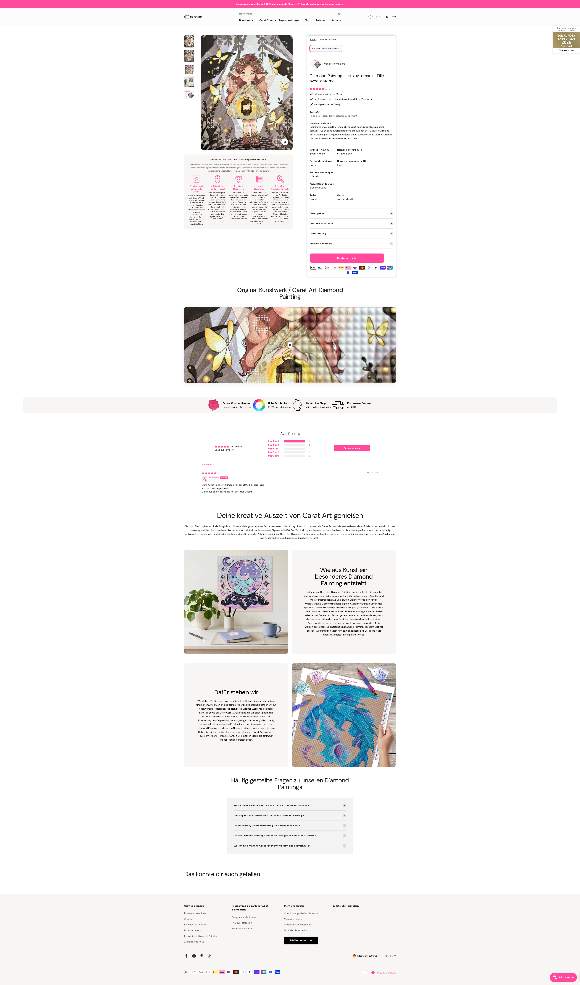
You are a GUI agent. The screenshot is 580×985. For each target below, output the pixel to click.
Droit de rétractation (296, 930)
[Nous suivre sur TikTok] (209, 956)
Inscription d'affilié (242, 928)
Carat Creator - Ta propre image (279, 20)
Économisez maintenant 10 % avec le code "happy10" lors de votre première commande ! (290, 4)
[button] (379, 17)
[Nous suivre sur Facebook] (186, 956)
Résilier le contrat (301, 940)
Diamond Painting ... (329, 39)
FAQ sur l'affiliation (242, 922)
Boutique (244, 20)
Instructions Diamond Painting (200, 936)
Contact (189, 919)
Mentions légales (293, 919)
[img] (209, 473)
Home (313, 39)
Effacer (331, 13)
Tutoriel (320, 20)
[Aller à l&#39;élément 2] (189, 56)
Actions (336, 20)
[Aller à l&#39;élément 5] (189, 95)
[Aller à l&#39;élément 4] (189, 82)
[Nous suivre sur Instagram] (194, 956)
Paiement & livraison (195, 924)
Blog (307, 20)
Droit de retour (192, 930)
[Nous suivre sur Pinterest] (202, 956)
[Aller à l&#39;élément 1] (189, 41)
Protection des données (297, 924)
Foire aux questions (195, 913)
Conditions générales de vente (301, 913)
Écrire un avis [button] (352, 448)
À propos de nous (194, 941)
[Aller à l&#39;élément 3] (189, 69)
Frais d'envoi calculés (333, 115)
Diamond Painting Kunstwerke (347, 634)
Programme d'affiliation (244, 917)
